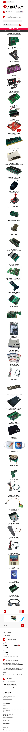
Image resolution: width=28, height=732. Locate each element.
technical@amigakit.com (12, 687)
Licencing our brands (7, 711)
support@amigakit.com (12, 685)
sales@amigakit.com (11, 684)
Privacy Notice (6, 708)
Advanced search (6, 707)
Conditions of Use (6, 710)
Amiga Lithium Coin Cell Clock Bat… (12, 623)
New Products (6, 720)
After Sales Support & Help (8, 717)
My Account (5, 726)
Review (4, 729)
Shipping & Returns (7, 718)
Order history (5, 727)
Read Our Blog (6, 635)
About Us (5, 705)
